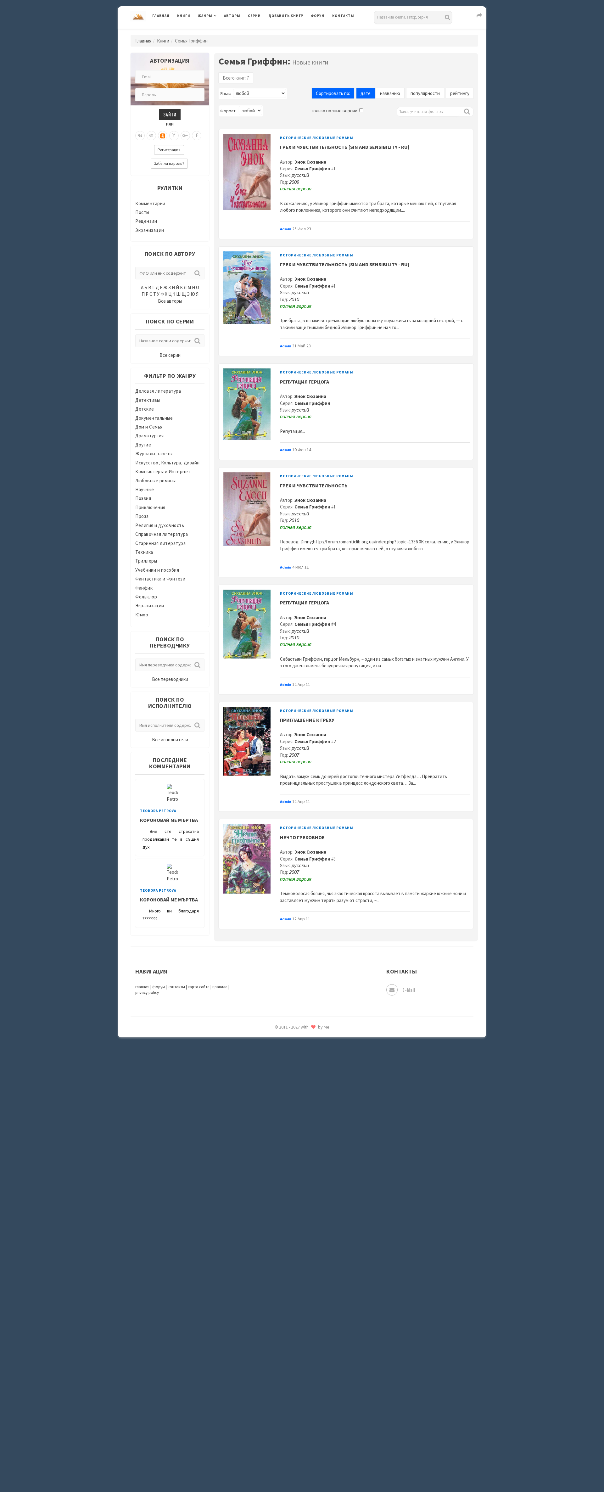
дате (366, 93)
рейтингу (459, 93)
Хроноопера (281, 1059)
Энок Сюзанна (310, 162)
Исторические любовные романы (316, 138)
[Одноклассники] (162, 135)
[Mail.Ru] (151, 135)
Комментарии (150, 203)
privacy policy (147, 992)
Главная (161, 16)
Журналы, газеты (154, 454)
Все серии (170, 355)
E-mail (408, 989)
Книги (183, 16)
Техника (144, 552)
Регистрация (169, 150)
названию (390, 93)
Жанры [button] (205, 16)
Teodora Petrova (158, 811)
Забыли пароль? (169, 163)
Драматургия (149, 436)
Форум (318, 16)
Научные (144, 489)
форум (158, 987)
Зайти (169, 114)
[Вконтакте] (140, 135)
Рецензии (146, 221)
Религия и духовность (159, 525)
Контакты (343, 16)
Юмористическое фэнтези (298, 1143)
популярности (425, 93)
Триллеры (146, 561)
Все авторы (170, 301)
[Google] (185, 135)
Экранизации (149, 230)
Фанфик (144, 588)
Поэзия (143, 498)
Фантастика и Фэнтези (160, 579)
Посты (142, 212)
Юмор (141, 615)
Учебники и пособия (157, 570)
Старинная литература (160, 543)
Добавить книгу (285, 16)
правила (219, 987)
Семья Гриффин (312, 168)
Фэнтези (278, 1045)
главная (142, 987)
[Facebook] (196, 135)
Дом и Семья (149, 427)
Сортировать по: (333, 93)
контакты (176, 987)
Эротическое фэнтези (293, 1115)
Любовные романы (155, 481)
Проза (142, 516)
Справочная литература (161, 534)
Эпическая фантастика (294, 1073)
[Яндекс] (174, 135)
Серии (254, 16)
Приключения (150, 507)
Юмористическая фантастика (301, 1129)
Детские (144, 409)
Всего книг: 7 (236, 78)
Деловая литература (291, 32)
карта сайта (199, 987)
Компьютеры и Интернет (163, 471)
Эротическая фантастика (297, 1101)
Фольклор (146, 597)
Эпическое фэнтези (290, 1087)
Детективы (147, 400)
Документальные (154, 418)
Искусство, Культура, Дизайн (167, 463)
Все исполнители (170, 740)
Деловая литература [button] (220, 32)
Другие (143, 445)
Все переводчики (170, 679)
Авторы (232, 16)
